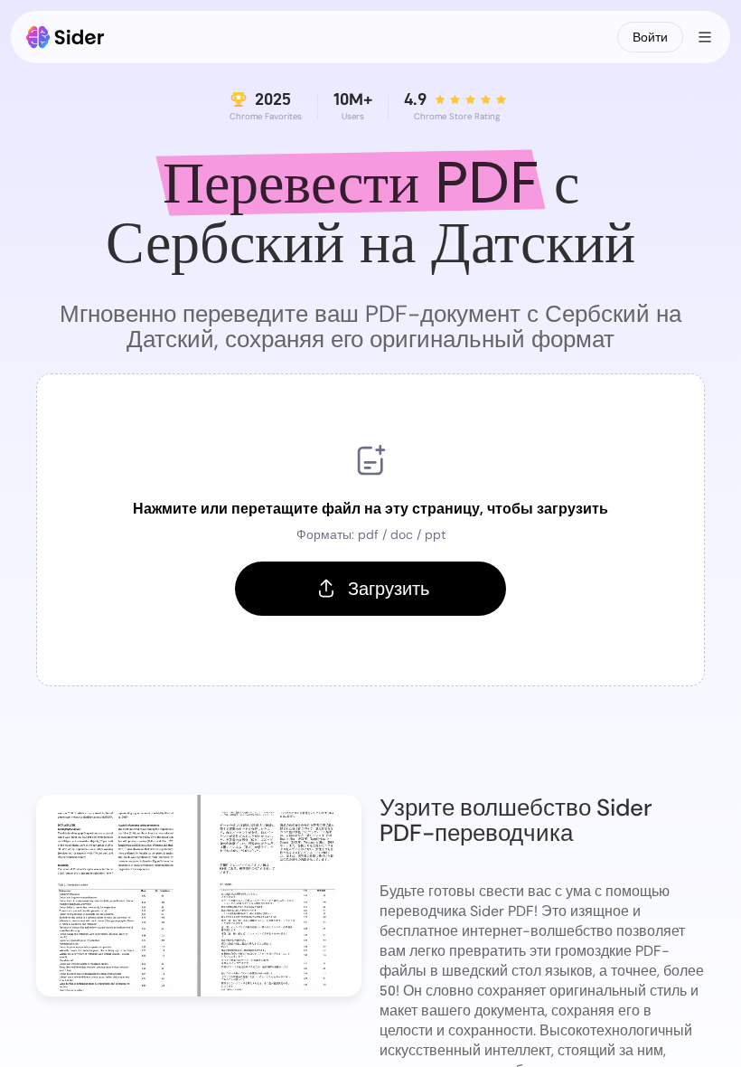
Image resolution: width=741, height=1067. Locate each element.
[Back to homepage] (65, 37)
